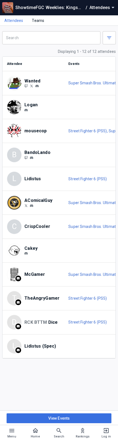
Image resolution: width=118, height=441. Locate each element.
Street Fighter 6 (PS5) (87, 179)
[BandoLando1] (26, 157)
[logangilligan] (26, 110)
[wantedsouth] (37, 86)
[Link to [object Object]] (15, 83)
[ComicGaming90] (26, 205)
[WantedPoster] (26, 86)
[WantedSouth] (31, 86)
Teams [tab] (38, 20)
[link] (37, 86)
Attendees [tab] (13, 20)
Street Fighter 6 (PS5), (88, 131)
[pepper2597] (31, 158)
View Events (59, 418)
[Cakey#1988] (26, 254)
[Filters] (109, 37)
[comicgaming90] (31, 206)
